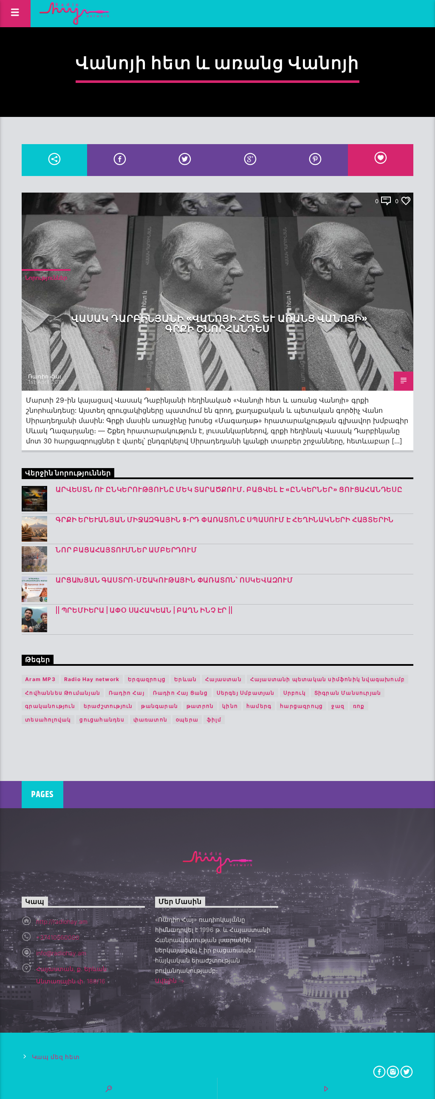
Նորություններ (46, 277)
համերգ (258, 706)
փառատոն (150, 719)
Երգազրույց (147, 679)
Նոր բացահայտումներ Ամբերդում (126, 550)
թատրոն (200, 706)
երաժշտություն (108, 706)
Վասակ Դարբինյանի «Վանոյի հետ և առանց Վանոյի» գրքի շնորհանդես (219, 324)
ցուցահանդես (101, 719)
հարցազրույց (301, 706)
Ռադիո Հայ (44, 376)
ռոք (359, 706)
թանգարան (159, 706)
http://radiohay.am (62, 921)
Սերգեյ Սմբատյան (246, 693)
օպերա (187, 719)
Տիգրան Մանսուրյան (347, 693)
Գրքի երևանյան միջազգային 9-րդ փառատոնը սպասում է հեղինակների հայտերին (225, 520)
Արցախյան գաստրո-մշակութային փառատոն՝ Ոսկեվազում (174, 580)
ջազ (338, 706)
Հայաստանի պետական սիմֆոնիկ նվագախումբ (327, 679)
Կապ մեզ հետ (56, 1057)
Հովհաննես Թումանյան (62, 693)
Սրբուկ (294, 693)
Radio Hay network (91, 679)
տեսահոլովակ (48, 719)
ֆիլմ (214, 719)
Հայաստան (223, 679)
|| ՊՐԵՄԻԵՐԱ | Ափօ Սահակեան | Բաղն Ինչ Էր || (144, 611)
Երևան (185, 679)
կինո (230, 706)
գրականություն (50, 706)
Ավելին (166, 980)
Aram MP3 (40, 679)
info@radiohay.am (61, 953)
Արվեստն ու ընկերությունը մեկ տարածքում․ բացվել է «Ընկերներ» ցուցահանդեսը (229, 490)
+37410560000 (57, 937)
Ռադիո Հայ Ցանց (180, 693)
